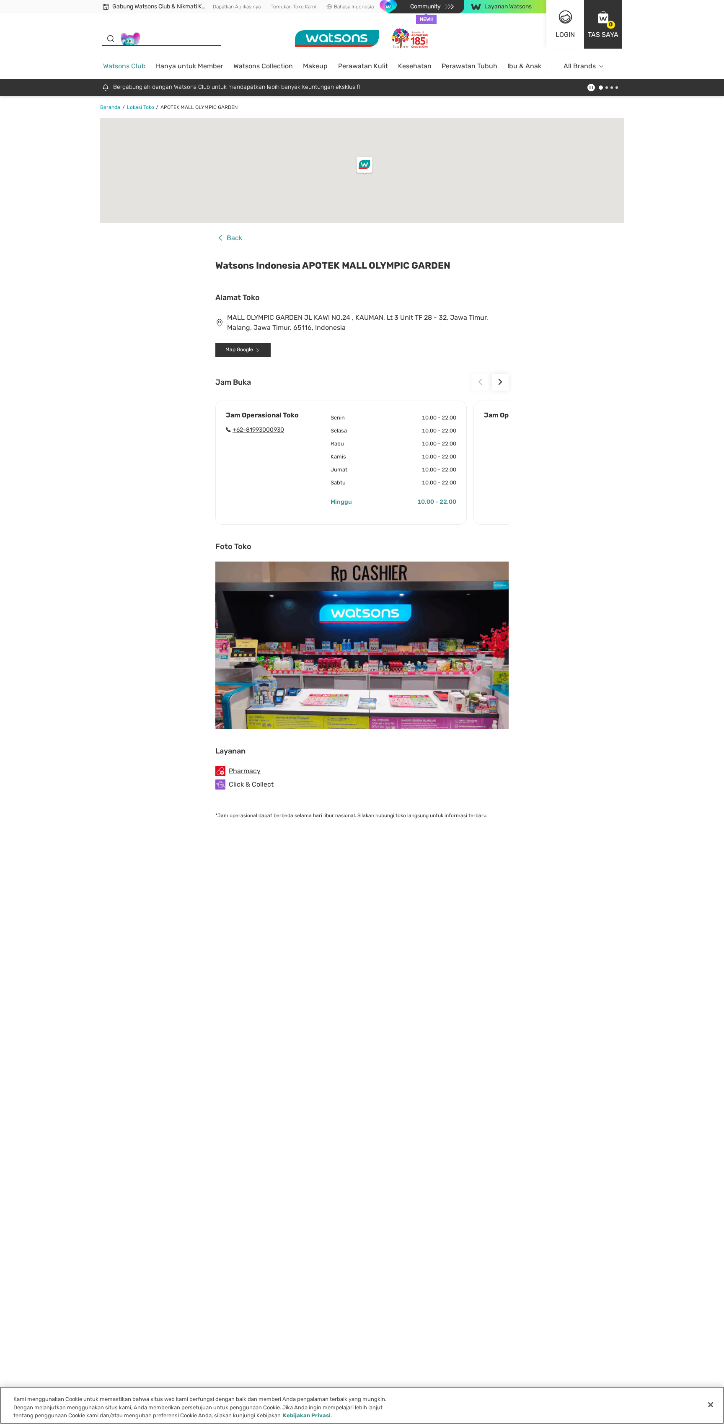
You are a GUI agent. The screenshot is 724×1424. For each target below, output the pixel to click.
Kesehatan (415, 66)
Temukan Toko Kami (293, 7)
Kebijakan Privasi (307, 1415)
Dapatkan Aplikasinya (237, 7)
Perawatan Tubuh (469, 66)
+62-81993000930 (258, 429)
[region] (362, 1405)
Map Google (239, 349)
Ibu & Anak (524, 66)
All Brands (580, 66)
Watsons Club (124, 66)
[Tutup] (710, 1405)
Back (234, 238)
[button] (603, 24)
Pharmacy (245, 771)
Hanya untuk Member (189, 66)
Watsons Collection (263, 66)
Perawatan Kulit (363, 66)
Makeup (315, 66)
